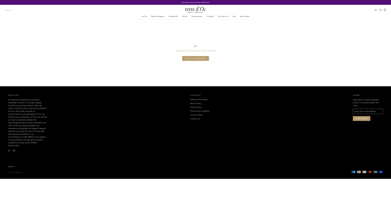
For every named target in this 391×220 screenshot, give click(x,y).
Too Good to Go (223, 16)
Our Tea (144, 16)
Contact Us (195, 119)
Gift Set (184, 16)
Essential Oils (173, 16)
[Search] (380, 10)
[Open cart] (385, 10)
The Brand (210, 16)
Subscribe (361, 118)
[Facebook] (9, 150)
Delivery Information (199, 99)
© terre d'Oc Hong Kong (15, 172)
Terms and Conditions (199, 111)
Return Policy (195, 103)
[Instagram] (14, 150)
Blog (234, 16)
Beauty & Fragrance (157, 16)
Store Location (244, 16)
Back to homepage (195, 58)
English (8, 10)
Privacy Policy (196, 107)
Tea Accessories (196, 16)
